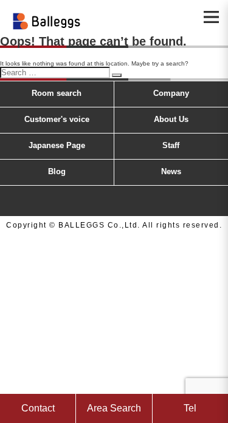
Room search (56, 93)
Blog (57, 171)
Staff (170, 145)
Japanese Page (57, 145)
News (171, 171)
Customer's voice (56, 119)
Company (171, 93)
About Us (171, 119)
